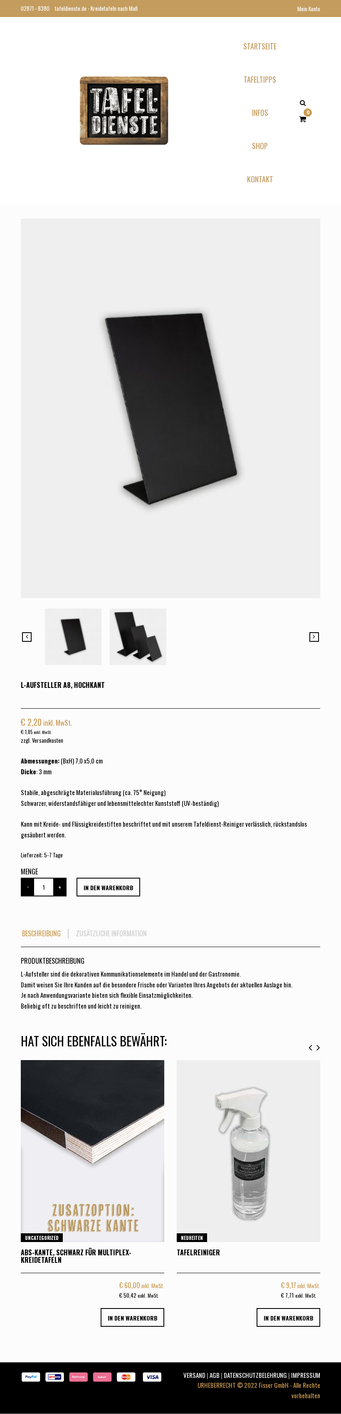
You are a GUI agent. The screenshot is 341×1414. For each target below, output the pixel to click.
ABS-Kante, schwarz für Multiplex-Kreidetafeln (76, 1256)
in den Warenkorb (108, 887)
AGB (215, 1375)
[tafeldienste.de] (123, 109)
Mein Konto (308, 9)
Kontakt (260, 179)
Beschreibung (41, 933)
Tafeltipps (260, 79)
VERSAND (194, 1375)
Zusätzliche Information (111, 933)
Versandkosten (47, 740)
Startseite (260, 46)
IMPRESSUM (305, 1375)
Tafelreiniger (198, 1252)
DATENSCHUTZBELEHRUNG (255, 1375)
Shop (260, 145)
